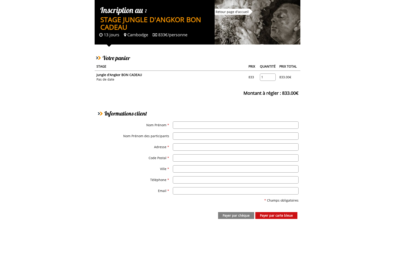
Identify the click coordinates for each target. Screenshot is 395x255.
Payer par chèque (236, 215)
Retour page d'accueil (232, 12)
